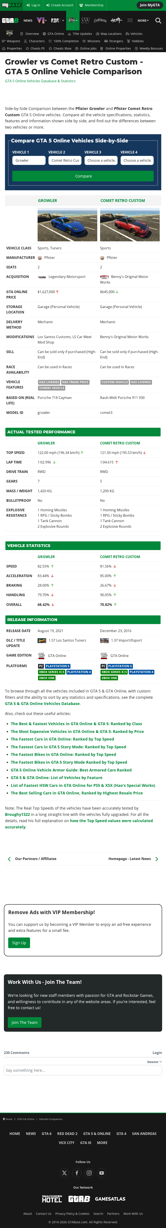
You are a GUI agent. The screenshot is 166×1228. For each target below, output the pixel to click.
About (27, 1214)
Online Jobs (88, 48)
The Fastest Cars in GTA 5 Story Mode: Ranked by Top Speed (68, 746)
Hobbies (138, 41)
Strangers (116, 41)
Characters (37, 41)
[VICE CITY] (116, 20)
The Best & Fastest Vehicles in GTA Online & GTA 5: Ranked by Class (76, 723)
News (28, 21)
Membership (94, 5)
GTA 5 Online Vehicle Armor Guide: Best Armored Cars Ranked (71, 770)
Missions (94, 41)
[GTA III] (130, 20)
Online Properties (118, 48)
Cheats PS (37, 48)
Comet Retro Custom (123, 200)
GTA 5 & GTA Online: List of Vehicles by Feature (56, 777)
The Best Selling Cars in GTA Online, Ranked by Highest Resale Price (77, 793)
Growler (47, 200)
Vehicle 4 (129, 152)
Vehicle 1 (20, 152)
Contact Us (43, 1214)
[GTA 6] (41, 20)
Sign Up (19, 942)
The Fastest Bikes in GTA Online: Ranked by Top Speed (63, 754)
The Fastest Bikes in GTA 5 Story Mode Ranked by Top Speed (69, 762)
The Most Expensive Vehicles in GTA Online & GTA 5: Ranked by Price (77, 731)
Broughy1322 (17, 814)
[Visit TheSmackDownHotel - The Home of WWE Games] (52, 1199)
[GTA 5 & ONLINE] (73, 20)
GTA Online (56, 34)
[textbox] (83, 1071)
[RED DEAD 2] (57, 20)
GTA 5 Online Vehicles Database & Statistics (40, 81)
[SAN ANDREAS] (100, 20)
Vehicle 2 (56, 152)
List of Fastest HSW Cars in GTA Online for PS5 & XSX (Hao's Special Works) (83, 785)
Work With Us (133, 1214)
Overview (32, 34)
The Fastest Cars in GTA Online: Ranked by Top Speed (62, 739)
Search (98, 1214)
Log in (36, 5)
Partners (113, 1214)
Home (15, 1133)
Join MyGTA (150, 5)
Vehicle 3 (93, 152)
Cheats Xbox (62, 48)
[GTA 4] (86, 20)
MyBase (7, 5)
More (142, 21)
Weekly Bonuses (151, 48)
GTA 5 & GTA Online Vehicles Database (42, 703)
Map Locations (111, 34)
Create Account (62, 5)
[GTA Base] (10, 20)
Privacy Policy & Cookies (72, 1214)
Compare (83, 176)
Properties (14, 48)
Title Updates (82, 34)
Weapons (13, 41)
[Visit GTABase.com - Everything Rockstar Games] (79, 1199)
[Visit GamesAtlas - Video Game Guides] (110, 1199)
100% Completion (66, 41)
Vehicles (136, 34)
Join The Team (25, 1022)
